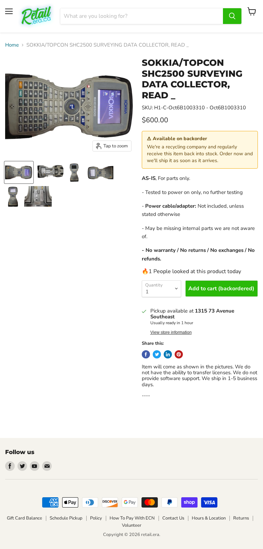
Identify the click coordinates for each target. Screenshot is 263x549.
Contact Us (173, 518)
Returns (241, 518)
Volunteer (131, 525)
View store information (171, 332)
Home (12, 45)
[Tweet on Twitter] (157, 354)
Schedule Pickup (66, 518)
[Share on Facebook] (146, 354)
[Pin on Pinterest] (179, 354)
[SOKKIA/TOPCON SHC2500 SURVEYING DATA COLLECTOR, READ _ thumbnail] (18, 172)
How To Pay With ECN (132, 518)
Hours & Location (209, 518)
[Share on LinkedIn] (168, 354)
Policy (96, 518)
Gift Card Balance (24, 518)
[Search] (232, 16)
